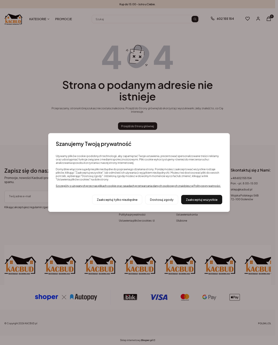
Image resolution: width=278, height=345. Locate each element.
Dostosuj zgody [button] (161, 200)
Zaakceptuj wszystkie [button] (201, 200)
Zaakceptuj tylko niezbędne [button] (117, 200)
